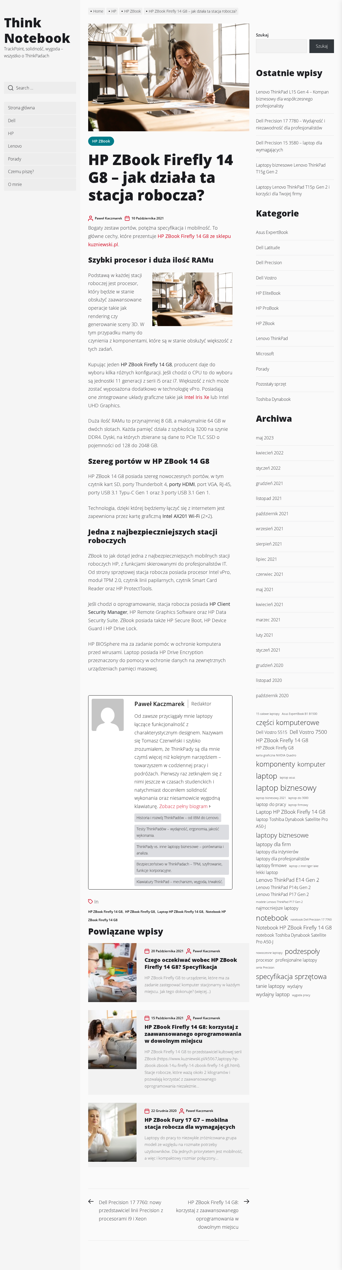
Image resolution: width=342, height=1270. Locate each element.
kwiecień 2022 (269, 453)
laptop (266, 776)
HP (11, 133)
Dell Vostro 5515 (271, 732)
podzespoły (302, 951)
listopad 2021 (269, 498)
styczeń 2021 (268, 650)
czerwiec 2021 (269, 574)
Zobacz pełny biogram (183, 806)
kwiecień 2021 (269, 604)
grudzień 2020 (269, 665)
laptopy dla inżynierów (277, 852)
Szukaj (262, 35)
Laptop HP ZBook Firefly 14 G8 (180, 911)
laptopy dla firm (273, 844)
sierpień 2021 (269, 544)
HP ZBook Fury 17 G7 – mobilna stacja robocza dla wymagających (190, 1123)
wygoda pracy (301, 995)
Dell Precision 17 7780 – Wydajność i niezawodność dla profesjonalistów (290, 124)
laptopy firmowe (271, 865)
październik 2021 (272, 514)
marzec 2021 (268, 620)
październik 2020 (272, 695)
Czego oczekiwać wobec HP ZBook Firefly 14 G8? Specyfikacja (191, 963)
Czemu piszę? (21, 171)
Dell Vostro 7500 (308, 731)
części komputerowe (287, 722)
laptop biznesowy (286, 787)
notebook (272, 918)
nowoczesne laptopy (269, 953)
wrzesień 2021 (269, 529)
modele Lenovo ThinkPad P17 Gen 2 (279, 902)
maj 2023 (265, 438)
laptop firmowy (298, 805)
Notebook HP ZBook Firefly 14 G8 (294, 927)
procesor (264, 960)
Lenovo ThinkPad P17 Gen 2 (282, 894)
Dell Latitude (268, 248)
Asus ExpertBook (272, 232)
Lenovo (15, 146)
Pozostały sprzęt (271, 384)
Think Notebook (37, 30)
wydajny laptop (273, 994)
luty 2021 (264, 635)
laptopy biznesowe (282, 835)
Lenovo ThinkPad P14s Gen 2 (283, 887)
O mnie (15, 184)
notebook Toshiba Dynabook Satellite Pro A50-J (291, 938)
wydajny (294, 986)
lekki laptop (267, 872)
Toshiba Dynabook (273, 399)
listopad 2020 (269, 680)
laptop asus (287, 777)
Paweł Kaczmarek (108, 218)
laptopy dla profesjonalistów (282, 859)
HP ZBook (101, 141)
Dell (11, 121)
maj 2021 (265, 589)
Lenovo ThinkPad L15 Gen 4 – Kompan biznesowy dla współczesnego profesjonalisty (292, 99)
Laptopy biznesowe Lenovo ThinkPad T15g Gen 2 (291, 168)
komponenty (275, 764)
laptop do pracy (271, 804)
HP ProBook (267, 308)
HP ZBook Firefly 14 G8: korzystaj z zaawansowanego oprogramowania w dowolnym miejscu (193, 1033)
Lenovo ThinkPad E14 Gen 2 (287, 879)
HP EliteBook (268, 293)
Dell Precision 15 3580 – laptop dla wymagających (289, 146)
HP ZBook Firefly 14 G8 (105, 911)
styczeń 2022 (268, 468)
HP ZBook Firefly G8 (140, 911)
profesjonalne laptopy (296, 960)
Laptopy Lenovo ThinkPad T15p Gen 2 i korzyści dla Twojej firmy (293, 190)
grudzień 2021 (269, 483)
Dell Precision (269, 263)
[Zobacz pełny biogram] (210, 806)
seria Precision (265, 967)
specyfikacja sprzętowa (291, 976)
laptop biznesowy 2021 (271, 798)
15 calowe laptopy (267, 714)
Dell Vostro (266, 278)
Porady (14, 159)
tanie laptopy (270, 985)
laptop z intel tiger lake (303, 866)
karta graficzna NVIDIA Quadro (276, 755)
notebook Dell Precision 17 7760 (311, 919)
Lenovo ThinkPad (272, 338)
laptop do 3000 (298, 798)
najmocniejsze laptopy (277, 908)
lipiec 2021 (266, 559)
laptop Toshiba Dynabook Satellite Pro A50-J (292, 822)
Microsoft (265, 354)
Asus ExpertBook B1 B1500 (299, 714)
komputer (311, 764)
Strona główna (21, 108)
